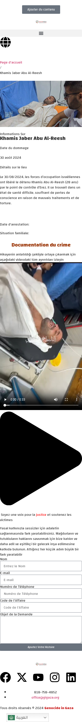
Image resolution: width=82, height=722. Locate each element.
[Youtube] (38, 677)
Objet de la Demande (16, 614)
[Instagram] (54, 677)
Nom (3, 559)
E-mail (5, 573)
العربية (21, 717)
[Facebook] (5, 677)
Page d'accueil (11, 62)
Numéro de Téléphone (17, 586)
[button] (41, 33)
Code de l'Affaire (12, 600)
